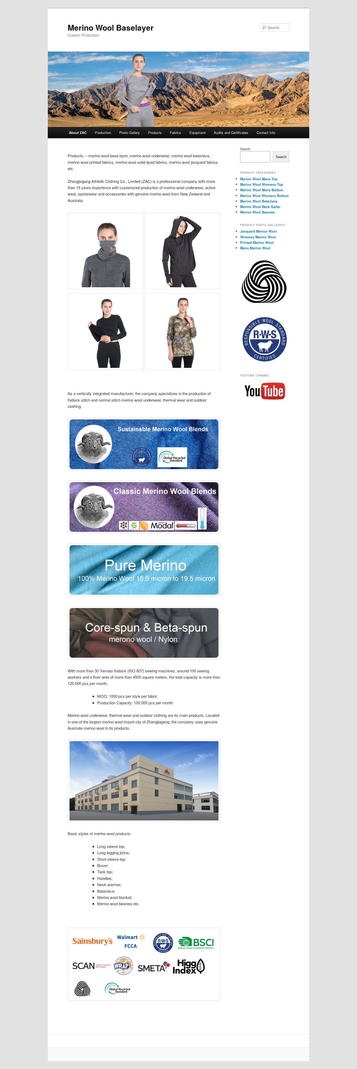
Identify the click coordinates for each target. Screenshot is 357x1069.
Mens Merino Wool (255, 247)
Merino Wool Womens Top (261, 184)
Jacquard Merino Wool (258, 231)
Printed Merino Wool (257, 242)
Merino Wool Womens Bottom (264, 195)
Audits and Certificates (231, 132)
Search (245, 149)
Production (103, 132)
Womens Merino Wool (258, 236)
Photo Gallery (129, 132)
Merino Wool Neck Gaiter (260, 206)
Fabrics (175, 132)
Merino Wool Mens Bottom (261, 189)
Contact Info (266, 132)
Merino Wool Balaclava (258, 201)
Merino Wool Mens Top (259, 178)
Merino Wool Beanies (257, 212)
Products (155, 132)
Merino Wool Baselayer (111, 27)
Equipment (197, 132)
